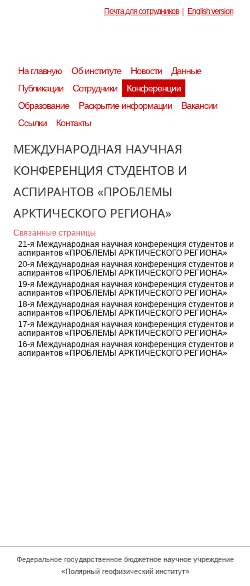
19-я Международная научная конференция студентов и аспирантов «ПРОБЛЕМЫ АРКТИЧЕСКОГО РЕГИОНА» (126, 289)
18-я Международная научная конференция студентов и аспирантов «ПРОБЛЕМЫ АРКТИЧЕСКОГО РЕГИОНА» (126, 309)
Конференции (154, 88)
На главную (40, 70)
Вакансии (199, 105)
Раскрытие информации (125, 105)
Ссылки (32, 122)
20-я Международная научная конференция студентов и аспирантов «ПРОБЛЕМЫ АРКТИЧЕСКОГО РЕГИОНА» (126, 269)
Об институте (96, 70)
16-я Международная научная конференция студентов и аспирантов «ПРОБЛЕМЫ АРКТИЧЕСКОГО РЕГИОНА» (126, 349)
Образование (43, 105)
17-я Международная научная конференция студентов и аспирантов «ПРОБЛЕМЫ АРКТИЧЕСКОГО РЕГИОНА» (126, 329)
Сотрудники (95, 88)
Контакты (73, 122)
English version (210, 11)
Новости (146, 70)
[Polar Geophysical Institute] (131, 43)
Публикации (40, 88)
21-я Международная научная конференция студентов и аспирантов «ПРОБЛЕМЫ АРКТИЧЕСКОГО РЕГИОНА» (126, 249)
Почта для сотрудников (141, 11)
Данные (186, 70)
